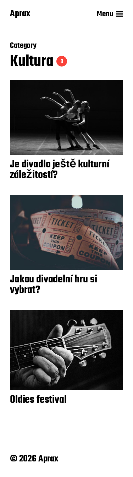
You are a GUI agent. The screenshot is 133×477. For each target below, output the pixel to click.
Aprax (20, 14)
